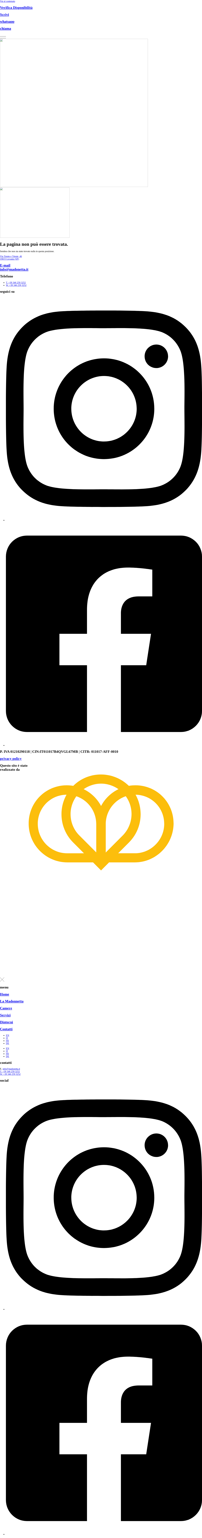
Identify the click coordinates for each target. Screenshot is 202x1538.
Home (4, 994)
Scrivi (4, 14)
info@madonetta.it (14, 267)
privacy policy (11, 758)
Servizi (5, 1015)
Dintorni (6, 1022)
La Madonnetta (12, 1001)
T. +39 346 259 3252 (10, 1071)
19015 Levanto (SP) (9, 259)
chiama (5, 28)
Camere (6, 1008)
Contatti (6, 1029)
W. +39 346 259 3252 (10, 1074)
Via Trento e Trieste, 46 (11, 256)
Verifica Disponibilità (16, 7)
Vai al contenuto (7, 1)
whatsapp (7, 21)
